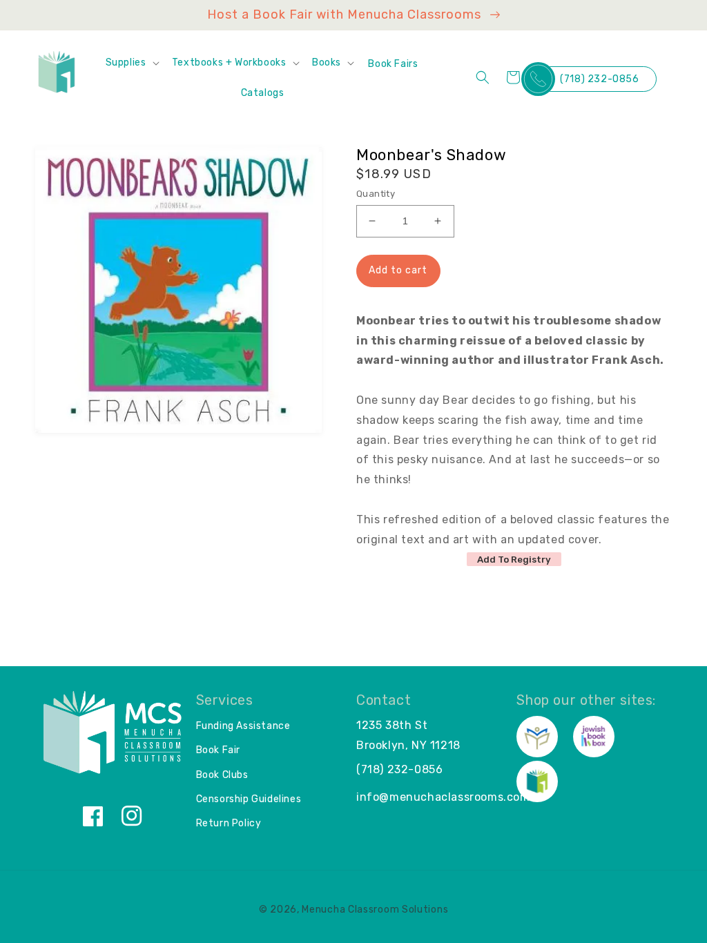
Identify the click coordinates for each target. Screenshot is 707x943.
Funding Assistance (243, 726)
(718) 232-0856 (599, 79)
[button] (132, 63)
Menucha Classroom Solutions (375, 909)
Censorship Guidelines (249, 799)
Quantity (375, 193)
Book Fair (218, 750)
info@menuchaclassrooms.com (443, 797)
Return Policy (229, 823)
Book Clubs (222, 775)
